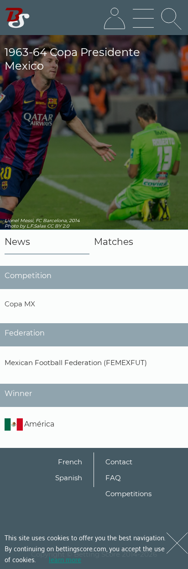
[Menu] (143, 18)
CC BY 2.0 (58, 226)
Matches (113, 241)
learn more (65, 559)
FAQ (113, 477)
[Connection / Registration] (114, 18)
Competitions (128, 493)
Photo (11, 226)
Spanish (68, 477)
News (17, 241)
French (70, 461)
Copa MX (20, 304)
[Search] (172, 18)
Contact (118, 461)
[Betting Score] (18, 18)
